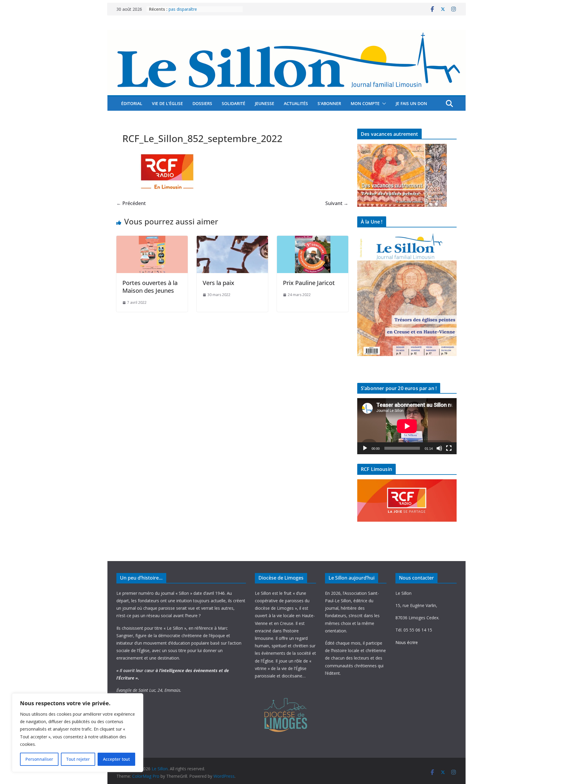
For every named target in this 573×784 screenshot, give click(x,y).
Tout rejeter (78, 759)
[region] (77, 732)
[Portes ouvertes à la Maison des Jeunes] (152, 240)
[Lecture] (365, 448)
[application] (407, 426)
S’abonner (329, 103)
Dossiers (202, 103)
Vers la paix (218, 283)
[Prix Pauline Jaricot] (312, 240)
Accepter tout (116, 759)
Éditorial (131, 103)
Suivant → (336, 203)
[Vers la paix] (232, 240)
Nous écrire (406, 642)
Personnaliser (39, 759)
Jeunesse (264, 103)
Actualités (296, 103)
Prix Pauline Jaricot (309, 283)
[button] (383, 103)
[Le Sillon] (286, 33)
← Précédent (131, 203)
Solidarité (233, 103)
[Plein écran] (449, 448)
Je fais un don (411, 103)
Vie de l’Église (167, 103)
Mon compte (365, 103)
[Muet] (439, 448)
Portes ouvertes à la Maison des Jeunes (150, 287)
